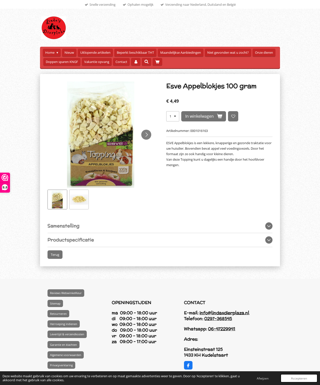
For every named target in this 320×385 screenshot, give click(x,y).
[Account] (135, 62)
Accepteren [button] (299, 378)
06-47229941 (221, 329)
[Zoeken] (146, 61)
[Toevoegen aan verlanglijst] (233, 116)
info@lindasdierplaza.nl (224, 313)
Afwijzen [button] (262, 378)
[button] (57, 199)
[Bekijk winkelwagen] (157, 62)
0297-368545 (218, 319)
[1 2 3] (172, 116)
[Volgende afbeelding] (146, 135)
